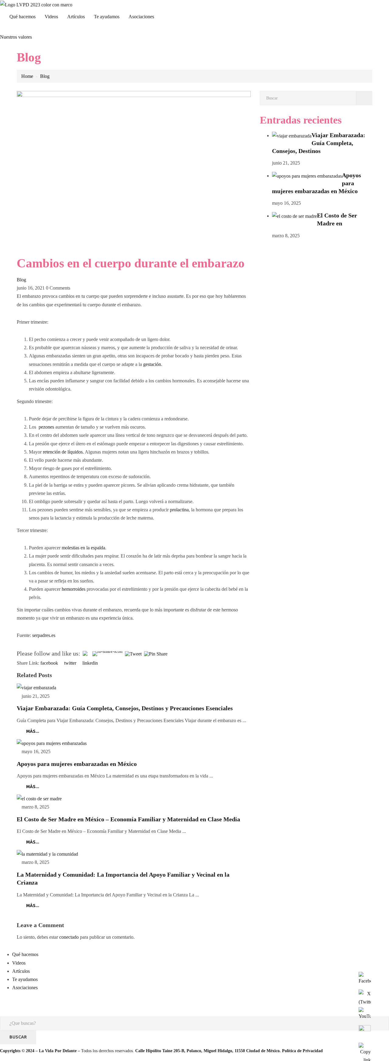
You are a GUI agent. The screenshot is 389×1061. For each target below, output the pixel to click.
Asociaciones (141, 16)
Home (27, 76)
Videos (51, 16)
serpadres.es (43, 635)
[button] (16, 37)
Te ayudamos (106, 16)
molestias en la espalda (83, 547)
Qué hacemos (22, 16)
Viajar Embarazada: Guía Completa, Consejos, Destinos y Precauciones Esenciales (125, 708)
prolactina (179, 509)
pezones (46, 427)
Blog (45, 76)
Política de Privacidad (302, 1051)
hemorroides (73, 589)
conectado (69, 937)
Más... (32, 731)
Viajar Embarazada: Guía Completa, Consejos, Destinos (318, 143)
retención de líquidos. (63, 451)
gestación (152, 364)
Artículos (76, 16)
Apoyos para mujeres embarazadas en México (77, 763)
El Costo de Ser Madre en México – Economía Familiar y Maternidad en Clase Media (128, 819)
